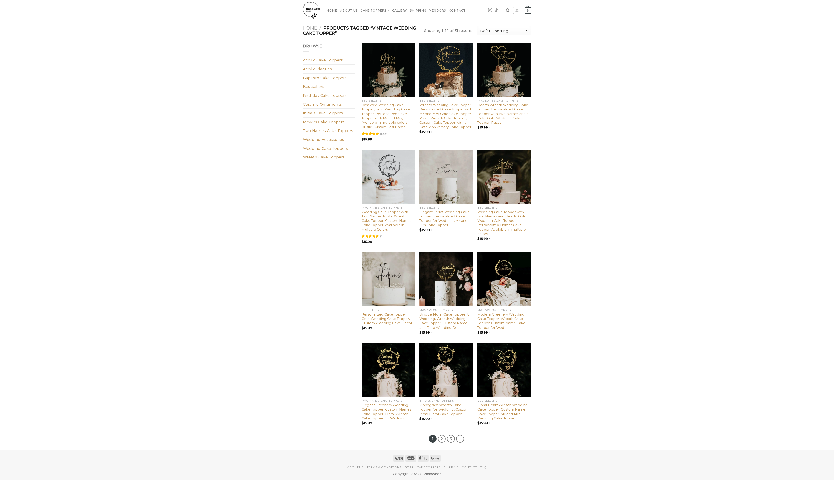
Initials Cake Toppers (323, 113)
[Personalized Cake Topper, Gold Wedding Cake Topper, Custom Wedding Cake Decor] (388, 279)
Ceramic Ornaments (322, 104)
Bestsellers (313, 86)
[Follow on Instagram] (490, 10)
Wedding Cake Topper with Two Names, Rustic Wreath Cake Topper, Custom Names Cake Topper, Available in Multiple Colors (386, 221)
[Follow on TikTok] (496, 10)
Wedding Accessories (323, 139)
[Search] (508, 10)
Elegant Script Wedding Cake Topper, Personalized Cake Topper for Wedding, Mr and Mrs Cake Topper (444, 218)
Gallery (399, 10)
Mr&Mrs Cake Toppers (323, 122)
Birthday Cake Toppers (325, 95)
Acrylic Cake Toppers (323, 60)
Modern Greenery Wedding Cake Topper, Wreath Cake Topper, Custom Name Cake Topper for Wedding (501, 321)
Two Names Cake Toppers (328, 130)
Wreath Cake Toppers (324, 157)
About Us (348, 10)
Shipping (418, 10)
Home (331, 10)
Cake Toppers (373, 10)
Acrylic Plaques (317, 69)
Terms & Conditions (384, 467)
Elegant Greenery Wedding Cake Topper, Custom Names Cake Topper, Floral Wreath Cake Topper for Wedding (386, 411)
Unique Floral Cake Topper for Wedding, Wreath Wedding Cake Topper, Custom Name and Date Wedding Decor (445, 321)
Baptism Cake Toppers (325, 78)
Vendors (437, 10)
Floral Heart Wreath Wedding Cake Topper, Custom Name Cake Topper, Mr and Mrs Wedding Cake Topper (502, 411)
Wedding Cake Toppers (325, 148)
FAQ (483, 467)
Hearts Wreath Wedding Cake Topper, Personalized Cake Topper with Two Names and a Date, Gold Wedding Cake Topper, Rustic (503, 114)
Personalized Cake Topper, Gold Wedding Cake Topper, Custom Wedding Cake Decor (387, 318)
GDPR (409, 467)
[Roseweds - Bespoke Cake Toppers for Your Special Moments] (311, 10)
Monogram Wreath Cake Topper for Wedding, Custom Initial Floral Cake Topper (444, 409)
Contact (457, 10)
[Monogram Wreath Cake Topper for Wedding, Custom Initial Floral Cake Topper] (446, 370)
